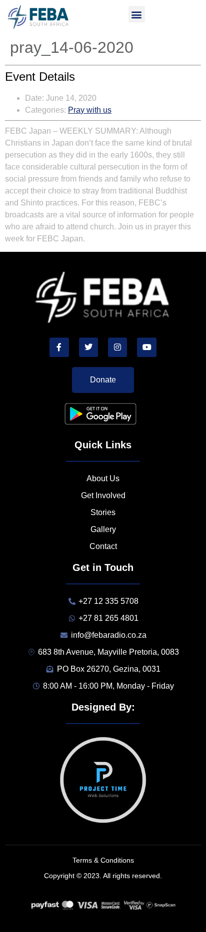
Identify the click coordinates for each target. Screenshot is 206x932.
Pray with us (90, 110)
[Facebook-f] (59, 347)
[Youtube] (146, 347)
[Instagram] (117, 347)
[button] (136, 14)
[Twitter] (88, 347)
